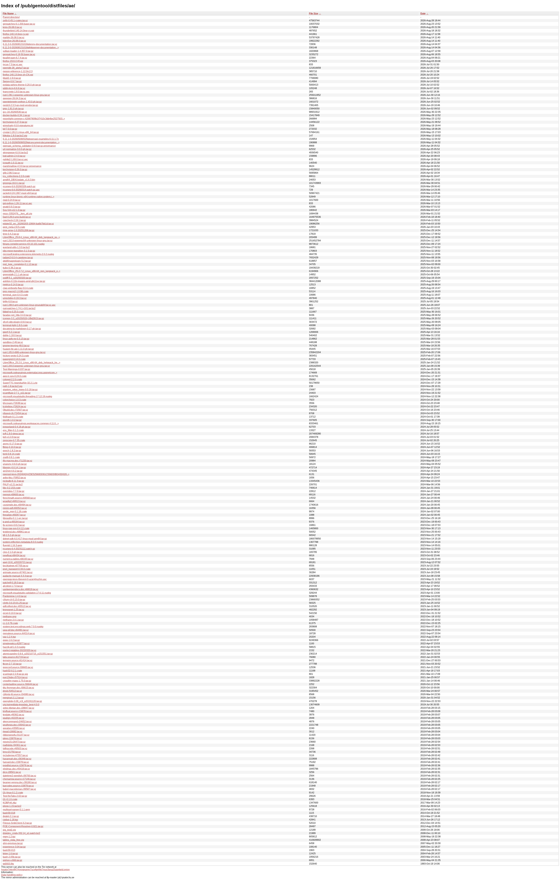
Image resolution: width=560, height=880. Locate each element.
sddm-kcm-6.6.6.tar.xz (14, 88)
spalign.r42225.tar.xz (13, 718)
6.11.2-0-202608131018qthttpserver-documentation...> (31, 47)
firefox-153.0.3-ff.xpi (13, 61)
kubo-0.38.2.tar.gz (12, 268)
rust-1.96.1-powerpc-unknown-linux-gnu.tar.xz (26, 95)
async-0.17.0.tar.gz (12, 443)
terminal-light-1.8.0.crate (15, 325)
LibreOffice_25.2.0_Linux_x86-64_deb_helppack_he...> (31, 362)
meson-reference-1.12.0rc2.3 (18, 71)
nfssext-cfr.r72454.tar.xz (15, 413)
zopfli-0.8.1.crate (11, 457)
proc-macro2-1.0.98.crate (16, 291)
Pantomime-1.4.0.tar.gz (15, 596)
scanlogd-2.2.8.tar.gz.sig (15, 674)
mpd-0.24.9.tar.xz (11, 200)
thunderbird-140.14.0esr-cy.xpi (18, 30)
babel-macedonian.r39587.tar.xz (19, 789)
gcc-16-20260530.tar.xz (15, 112)
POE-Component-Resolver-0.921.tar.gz (23, 826)
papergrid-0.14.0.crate (14, 359)
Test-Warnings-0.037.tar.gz (16, 369)
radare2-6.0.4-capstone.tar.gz (18, 257)
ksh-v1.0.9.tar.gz (11, 437)
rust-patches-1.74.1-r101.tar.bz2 (19, 308)
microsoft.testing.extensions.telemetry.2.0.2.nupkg (28, 254)
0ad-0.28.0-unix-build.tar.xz (17, 217)
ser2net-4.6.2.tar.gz (12, 471)
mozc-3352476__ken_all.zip (17, 213)
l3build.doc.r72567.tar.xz (15, 410)
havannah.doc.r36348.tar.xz (17, 758)
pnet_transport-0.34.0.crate (16, 569)
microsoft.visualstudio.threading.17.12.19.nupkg (27, 396)
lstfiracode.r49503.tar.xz (15, 748)
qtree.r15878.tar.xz (12, 738)
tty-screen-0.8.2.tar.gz (14, 525)
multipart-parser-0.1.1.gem (16, 809)
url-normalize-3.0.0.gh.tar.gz (17, 149)
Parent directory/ (11, 17)
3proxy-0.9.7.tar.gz (12, 81)
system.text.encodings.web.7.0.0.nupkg (23, 626)
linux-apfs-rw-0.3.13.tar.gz (16, 338)
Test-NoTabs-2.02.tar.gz (15, 796)
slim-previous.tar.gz (13, 843)
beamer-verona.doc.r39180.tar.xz (20, 782)
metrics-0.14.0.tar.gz (13, 284)
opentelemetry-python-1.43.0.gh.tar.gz (22, 101)
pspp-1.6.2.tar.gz (11, 640)
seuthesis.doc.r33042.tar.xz (17, 725)
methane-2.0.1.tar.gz (13, 620)
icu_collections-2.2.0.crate (16, 176)
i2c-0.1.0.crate (10, 799)
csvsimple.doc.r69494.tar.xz (17, 505)
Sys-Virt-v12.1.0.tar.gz (14, 210)
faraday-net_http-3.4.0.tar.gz (17, 315)
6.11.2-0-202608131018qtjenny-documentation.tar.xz (30, 44)
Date (423, 13)
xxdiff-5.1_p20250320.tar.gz (17, 278)
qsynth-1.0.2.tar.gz (12, 420)
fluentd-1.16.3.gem (12, 545)
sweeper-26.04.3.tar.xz (14, 98)
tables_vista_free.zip (13, 840)
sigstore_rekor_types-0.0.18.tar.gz (20, 389)
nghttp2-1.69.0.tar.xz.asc (15, 159)
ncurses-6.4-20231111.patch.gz (19, 548)
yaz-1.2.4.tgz (9, 637)
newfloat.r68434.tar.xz (14, 555)
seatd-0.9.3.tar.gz (11, 206)
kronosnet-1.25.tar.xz (13, 609)
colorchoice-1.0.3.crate (14, 400)
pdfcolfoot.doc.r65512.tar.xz (17, 606)
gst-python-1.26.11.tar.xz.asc (17, 203)
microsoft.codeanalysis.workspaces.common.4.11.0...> (31, 423)
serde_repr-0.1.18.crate (15, 511)
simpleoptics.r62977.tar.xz (16, 643)
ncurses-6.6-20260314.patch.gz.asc (21, 190)
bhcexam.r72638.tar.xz (14, 403)
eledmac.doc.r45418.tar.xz (16, 769)
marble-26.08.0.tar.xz (13, 37)
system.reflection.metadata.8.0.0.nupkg (23, 542)
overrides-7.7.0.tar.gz (13, 491)
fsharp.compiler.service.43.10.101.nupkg (23, 244)
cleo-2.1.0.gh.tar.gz (12, 552)
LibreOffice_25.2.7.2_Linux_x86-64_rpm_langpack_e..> (31, 271)
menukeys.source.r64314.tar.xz (19, 633)
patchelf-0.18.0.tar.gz (13, 582)
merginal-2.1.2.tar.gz (13, 697)
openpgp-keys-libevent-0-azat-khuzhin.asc (25, 579)
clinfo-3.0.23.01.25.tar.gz (15, 603)
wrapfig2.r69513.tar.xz (14, 501)
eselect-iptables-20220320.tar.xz (19, 650)
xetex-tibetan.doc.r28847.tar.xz (18, 708)
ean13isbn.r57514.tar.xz (15, 677)
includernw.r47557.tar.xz (15, 755)
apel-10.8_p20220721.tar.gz (17, 562)
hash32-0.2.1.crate (12, 670)
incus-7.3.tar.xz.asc (12, 64)
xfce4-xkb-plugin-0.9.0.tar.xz (17, 322)
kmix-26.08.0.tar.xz (12, 27)
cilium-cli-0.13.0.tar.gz (14, 599)
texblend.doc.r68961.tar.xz (16, 532)
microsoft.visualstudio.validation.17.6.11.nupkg (27, 593)
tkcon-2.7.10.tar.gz (12, 664)
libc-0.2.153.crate (12, 488)
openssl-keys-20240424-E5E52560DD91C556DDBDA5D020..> (36, 474)
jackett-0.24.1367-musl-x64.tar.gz (20, 193)
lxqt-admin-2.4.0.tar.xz (14, 156)
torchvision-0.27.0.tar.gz (15, 122)
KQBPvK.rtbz (9, 802)
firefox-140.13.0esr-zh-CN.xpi (18, 74)
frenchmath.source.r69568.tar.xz (19, 498)
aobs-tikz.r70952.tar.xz (14, 477)
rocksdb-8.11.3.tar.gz (13, 481)
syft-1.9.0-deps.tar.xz (13, 433)
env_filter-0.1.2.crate (13, 430)
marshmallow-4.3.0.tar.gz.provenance (22, 166)
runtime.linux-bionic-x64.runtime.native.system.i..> (28, 196)
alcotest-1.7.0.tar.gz (13, 586)
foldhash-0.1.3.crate (13, 416)
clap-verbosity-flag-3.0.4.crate (18, 288)
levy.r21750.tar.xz (12, 752)
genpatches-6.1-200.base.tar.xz (19, 24)
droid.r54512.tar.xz (12, 691)
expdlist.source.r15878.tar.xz (17, 765)
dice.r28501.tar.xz (12, 772)
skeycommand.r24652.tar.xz (17, 721)
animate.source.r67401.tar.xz (18, 572)
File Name (8, 13)
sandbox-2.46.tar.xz (13, 342)
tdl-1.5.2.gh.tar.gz (11, 535)
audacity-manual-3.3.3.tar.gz (17, 576)
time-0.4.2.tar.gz (11, 234)
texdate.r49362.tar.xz (13, 714)
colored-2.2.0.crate (12, 379)
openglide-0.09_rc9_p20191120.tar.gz (22, 701)
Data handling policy (11, 875)
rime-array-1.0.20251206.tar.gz (18, 230)
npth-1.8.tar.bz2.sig (12, 386)
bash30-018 (9, 813)
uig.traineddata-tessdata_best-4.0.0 (21, 704)
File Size (313, 13)
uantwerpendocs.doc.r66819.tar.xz (20, 589)
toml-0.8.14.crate (11, 454)
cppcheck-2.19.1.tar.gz (14, 220)
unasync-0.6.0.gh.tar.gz (15, 464)
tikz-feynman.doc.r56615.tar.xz (18, 687)
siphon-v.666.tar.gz (12, 860)
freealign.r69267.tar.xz (14, 515)
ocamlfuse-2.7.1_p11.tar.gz (16, 393)
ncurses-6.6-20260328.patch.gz (19, 186)
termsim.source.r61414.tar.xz (17, 660)
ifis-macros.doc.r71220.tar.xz (17, 460)
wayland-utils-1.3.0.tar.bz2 (16, 247)
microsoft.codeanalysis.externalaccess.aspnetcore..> (30, 372)
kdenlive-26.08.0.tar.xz (14, 41)
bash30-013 (9, 850)
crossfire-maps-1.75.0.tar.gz (17, 680)
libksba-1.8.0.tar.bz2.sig (15, 135)
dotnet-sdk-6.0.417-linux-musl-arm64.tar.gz (25, 538)
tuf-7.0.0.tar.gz (10, 129)
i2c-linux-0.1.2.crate (13, 792)
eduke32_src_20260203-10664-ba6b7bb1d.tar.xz (28, 223)
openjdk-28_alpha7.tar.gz (16, 68)
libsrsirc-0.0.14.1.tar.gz (14, 467)
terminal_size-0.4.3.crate (15, 295)
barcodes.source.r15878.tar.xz (18, 785)
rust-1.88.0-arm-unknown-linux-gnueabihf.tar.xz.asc (29, 305)
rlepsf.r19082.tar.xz (12, 731)
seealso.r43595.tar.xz (14, 728)
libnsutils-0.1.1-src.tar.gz (15, 518)
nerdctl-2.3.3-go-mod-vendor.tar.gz (20, 105)
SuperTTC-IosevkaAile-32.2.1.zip (20, 383)
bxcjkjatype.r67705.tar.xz (15, 565)
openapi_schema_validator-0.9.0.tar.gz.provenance (29, 146)
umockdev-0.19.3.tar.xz (15, 298)
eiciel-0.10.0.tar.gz (12, 613)
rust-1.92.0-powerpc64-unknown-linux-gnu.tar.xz (27, 240)
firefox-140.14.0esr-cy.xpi (16, 34)
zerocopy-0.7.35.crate (14, 440)
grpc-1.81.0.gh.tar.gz (13, 108)
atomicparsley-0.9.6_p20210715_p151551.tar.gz (28, 653)
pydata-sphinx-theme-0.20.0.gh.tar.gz (22, 85)
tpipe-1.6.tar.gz (10, 853)
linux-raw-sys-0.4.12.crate (16, 528)
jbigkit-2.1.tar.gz (11, 816)
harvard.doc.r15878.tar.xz (16, 762)
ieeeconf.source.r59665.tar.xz (18, 667)
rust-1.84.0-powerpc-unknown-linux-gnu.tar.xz (26, 366)
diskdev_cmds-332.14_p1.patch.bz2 (21, 833)
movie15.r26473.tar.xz (14, 742)
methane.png (9, 616)
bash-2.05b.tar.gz (12, 857)
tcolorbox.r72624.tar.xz (14, 406)
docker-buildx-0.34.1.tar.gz (16, 115)
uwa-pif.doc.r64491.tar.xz (16, 630)
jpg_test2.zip (9, 830)
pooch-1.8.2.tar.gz (12, 450)
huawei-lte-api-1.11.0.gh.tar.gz (18, 349)
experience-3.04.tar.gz (14, 847)
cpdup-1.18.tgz (10, 819)
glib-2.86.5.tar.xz (11, 173)
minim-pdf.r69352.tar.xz (15, 508)
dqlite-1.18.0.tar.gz (12, 335)
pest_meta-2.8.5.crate (14, 227)
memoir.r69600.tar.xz (13, 494)
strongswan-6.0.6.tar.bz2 (15, 152)
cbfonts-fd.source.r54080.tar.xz (18, 694)
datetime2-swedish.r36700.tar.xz (19, 775)
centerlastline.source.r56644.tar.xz (20, 684)
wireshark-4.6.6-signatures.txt (18, 125)
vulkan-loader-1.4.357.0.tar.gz (18, 51)
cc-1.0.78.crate (10, 623)
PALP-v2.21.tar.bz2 (13, 484)
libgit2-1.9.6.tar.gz (12, 78)
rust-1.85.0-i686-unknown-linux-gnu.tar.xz (24, 352)
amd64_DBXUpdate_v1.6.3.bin (19, 179)
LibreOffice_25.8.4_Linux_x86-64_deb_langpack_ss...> (31, 237)
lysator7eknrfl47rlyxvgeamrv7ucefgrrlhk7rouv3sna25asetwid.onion (35, 869)
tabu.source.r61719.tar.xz (16, 657)
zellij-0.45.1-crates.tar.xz (15, 20)
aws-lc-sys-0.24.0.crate (15, 376)
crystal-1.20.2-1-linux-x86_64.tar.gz (21, 132)
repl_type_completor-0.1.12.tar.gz (20, 264)
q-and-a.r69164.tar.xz (14, 521)
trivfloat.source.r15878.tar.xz (17, 711)
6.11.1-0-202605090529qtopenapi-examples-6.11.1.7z (31, 139)
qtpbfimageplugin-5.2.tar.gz (17, 261)
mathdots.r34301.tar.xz (14, 745)
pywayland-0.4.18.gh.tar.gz (16, 427)
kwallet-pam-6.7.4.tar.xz (15, 58)
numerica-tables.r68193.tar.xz (18, 559)
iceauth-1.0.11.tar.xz (13, 163)
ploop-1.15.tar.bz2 (12, 806)
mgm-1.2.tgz (9, 836)
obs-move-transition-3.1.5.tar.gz (19, 251)
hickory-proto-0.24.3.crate (16, 355)
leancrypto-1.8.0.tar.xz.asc (16, 91)
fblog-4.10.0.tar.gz (12, 447)
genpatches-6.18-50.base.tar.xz (19, 54)
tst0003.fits (8, 863)
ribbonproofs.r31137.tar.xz (16, 735)
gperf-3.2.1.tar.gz (11, 332)
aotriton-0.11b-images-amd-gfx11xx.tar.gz (24, 281)
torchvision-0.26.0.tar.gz (15, 169)
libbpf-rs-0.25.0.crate (13, 311)
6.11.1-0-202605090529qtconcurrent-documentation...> (31, 142)
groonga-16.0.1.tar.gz (14, 183)
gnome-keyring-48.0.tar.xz (16, 345)
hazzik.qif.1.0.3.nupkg (14, 647)
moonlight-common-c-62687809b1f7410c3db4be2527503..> (34, 118)
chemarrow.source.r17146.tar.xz (19, 779)
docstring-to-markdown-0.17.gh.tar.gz (22, 328)
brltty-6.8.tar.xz (10, 301)
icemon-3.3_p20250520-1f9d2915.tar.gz (23, 318)
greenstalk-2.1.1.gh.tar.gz (16, 274)
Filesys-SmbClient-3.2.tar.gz (17, 823)
